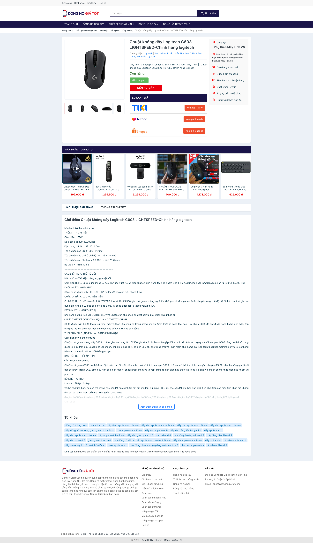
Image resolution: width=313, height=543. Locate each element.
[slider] (70, 108)
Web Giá (124, 533)
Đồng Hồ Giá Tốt (173, 540)
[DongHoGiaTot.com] (80, 13)
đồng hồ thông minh (76, 425)
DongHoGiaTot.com (152, 540)
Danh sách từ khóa (152, 506)
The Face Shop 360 (97, 533)
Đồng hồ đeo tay (93, 24)
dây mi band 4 (213, 440)
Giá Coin (135, 533)
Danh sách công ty (152, 502)
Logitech (148, 53)
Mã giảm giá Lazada (152, 515)
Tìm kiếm (210, 13)
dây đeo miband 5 (75, 440)
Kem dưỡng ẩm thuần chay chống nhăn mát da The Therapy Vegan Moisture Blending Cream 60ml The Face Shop (135, 451)
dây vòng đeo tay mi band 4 (189, 435)
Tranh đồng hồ (181, 493)
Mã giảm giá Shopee (152, 520)
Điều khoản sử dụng (152, 483)
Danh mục (79, 3)
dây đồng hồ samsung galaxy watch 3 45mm (90, 430)
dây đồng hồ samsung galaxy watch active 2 (154, 445)
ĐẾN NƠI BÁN (146, 87)
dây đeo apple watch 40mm (81, 435)
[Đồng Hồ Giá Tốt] (78, 470)
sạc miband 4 (163, 435)
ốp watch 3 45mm (95, 445)
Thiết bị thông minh (121, 24)
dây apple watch (213, 430)
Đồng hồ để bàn (148, 24)
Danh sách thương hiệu (154, 497)
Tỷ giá (82, 533)
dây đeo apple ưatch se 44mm (158, 425)
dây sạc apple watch (156, 430)
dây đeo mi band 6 (217, 445)
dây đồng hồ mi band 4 (219, 435)
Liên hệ (102, 3)
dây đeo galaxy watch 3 (140, 435)
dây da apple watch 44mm (187, 440)
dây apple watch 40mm (129, 430)
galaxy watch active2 (99, 440)
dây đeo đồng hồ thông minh (186, 430)
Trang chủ (67, 3)
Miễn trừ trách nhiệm (153, 488)
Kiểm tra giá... (139, 80)
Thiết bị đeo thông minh (86, 30)
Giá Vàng (114, 533)
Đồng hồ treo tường (176, 24)
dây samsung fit (74, 445)
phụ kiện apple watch (192, 445)
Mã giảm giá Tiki (150, 511)
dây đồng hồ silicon (124, 440)
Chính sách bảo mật (152, 479)
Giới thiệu (92, 3)
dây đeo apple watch (235, 440)
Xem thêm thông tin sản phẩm (156, 406)
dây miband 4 (97, 425)
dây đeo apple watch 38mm (192, 425)
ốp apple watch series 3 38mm (154, 440)
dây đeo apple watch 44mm (225, 425)
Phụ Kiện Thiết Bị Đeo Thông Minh (116, 30)
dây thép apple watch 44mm (123, 425)
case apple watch (117, 445)
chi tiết (113, 207)
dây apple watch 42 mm (112, 435)
